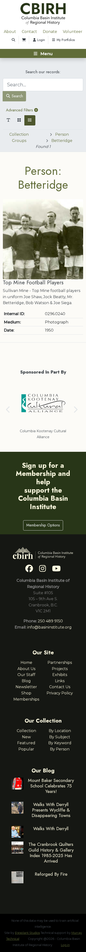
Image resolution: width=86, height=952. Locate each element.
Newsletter (26, 687)
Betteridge (61, 140)
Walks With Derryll (51, 828)
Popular (26, 749)
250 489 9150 (50, 621)
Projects (60, 668)
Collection (26, 730)
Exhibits (59, 674)
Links (59, 681)
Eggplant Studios (27, 933)
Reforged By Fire (51, 874)
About (10, 31)
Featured (26, 743)
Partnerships (60, 662)
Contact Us (59, 687)
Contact (29, 31)
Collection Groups (19, 137)
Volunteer (72, 31)
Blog (26, 681)
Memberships (26, 699)
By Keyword (59, 743)
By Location (60, 730)
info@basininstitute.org (49, 627)
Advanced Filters (20, 110)
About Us (26, 668)
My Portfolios (65, 39)
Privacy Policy (60, 693)
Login (40, 39)
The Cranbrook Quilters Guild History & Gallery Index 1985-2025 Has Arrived (51, 852)
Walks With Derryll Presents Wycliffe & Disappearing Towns (51, 810)
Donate (50, 31)
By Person (60, 749)
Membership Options (43, 525)
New (26, 737)
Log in (65, 945)
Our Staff (26, 674)
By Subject (59, 737)
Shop (26, 693)
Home (26, 662)
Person (62, 134)
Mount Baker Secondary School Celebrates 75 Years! (51, 786)
